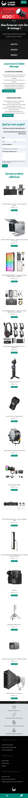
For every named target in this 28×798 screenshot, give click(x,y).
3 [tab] (15, 20)
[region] (14, 787)
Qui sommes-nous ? (5, 776)
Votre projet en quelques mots (9, 151)
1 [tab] (12, 20)
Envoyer (5, 165)
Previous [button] (2, 13)
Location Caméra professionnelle (8, 747)
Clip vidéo (3, 765)
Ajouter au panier (14, 210)
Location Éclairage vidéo (6, 750)
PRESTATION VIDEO (8, 115)
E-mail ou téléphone (7, 144)
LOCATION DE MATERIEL (9, 91)
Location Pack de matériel (7, 744)
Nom (3, 137)
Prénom (3, 141)
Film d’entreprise (5, 763)
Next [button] (26, 13)
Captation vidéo (5, 760)
